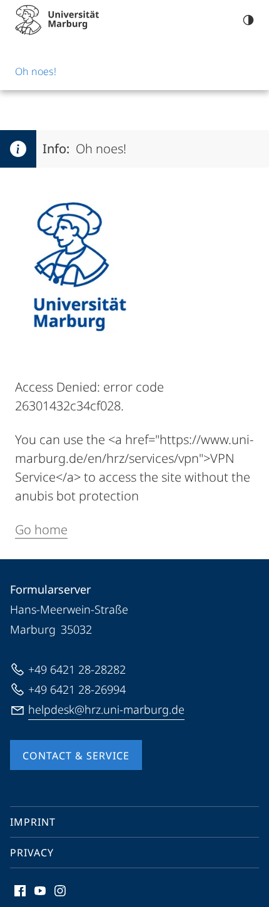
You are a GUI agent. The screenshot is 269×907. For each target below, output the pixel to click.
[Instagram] (60, 891)
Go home (41, 529)
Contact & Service (76, 756)
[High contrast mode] (248, 20)
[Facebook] (20, 891)
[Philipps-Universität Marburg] (57, 20)
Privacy (32, 852)
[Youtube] (40, 891)
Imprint (33, 822)
